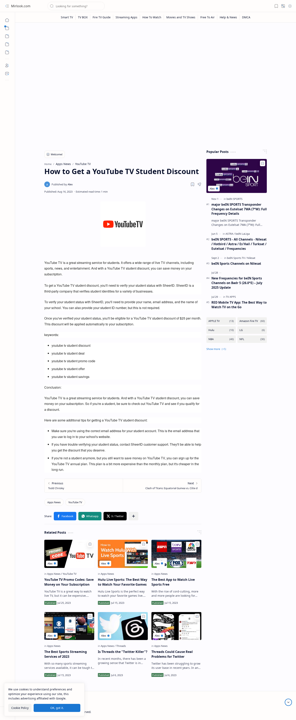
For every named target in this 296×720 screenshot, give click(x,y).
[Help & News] (228, 17)
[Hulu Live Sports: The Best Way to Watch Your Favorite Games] (123, 554)
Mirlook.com (20, 6)
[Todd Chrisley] (84, 485)
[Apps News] (54, 502)
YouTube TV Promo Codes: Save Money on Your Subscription (69, 582)
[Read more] (87, 603)
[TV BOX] (83, 17)
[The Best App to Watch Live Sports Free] (176, 554)
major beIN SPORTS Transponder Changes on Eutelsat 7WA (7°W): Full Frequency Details (239, 209)
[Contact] (7, 74)
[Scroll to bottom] (288, 702)
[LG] (252, 330)
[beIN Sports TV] (236, 258)
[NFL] (252, 339)
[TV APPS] (231, 297)
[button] (7, 6)
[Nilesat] (251, 258)
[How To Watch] (152, 17)
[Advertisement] (156, 57)
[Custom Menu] (7, 44)
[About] (7, 65)
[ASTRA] (230, 234)
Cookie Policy (20, 708)
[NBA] (221, 339)
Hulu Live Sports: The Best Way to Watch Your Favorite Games (122, 582)
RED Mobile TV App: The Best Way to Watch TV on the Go (239, 304)
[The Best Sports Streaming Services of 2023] (69, 626)
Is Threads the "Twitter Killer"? (122, 651)
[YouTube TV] (75, 502)
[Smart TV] (67, 17)
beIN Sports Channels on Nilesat (236, 263)
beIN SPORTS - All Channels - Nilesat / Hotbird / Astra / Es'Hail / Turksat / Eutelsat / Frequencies (239, 244)
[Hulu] (221, 330)
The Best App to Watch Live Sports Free (173, 582)
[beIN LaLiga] (242, 234)
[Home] (7, 20)
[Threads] (121, 646)
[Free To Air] (207, 17)
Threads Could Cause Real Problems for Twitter (172, 654)
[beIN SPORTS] (234, 199)
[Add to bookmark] (90, 544)
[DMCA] (246, 17)
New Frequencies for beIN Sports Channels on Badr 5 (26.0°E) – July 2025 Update (236, 282)
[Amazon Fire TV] (252, 321)
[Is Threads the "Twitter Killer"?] (123, 626)
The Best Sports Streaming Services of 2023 (65, 654)
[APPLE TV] (221, 321)
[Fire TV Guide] (101, 17)
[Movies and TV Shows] (181, 17)
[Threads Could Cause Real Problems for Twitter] (176, 626)
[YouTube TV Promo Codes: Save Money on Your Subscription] (69, 554)
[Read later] (192, 184)
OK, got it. (57, 708)
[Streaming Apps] (126, 17)
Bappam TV (272, 712)
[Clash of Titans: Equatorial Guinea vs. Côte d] (162, 485)
